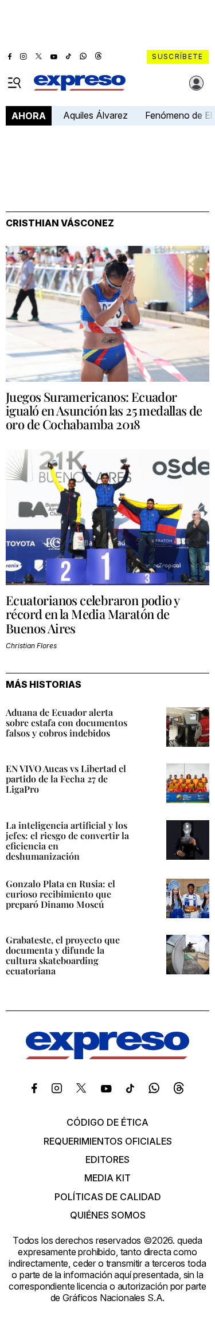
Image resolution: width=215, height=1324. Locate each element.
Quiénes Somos (108, 1215)
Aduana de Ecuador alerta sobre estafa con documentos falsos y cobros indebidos (66, 722)
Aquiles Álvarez (95, 115)
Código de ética (107, 1122)
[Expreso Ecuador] (107, 1055)
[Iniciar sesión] (197, 83)
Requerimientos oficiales (108, 1141)
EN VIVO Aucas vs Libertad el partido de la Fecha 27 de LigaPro (66, 778)
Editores (107, 1159)
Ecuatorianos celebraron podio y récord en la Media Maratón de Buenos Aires (92, 614)
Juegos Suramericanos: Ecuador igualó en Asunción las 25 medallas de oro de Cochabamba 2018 (104, 410)
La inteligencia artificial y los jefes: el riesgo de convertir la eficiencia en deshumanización (67, 840)
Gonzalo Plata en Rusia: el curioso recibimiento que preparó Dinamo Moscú (60, 894)
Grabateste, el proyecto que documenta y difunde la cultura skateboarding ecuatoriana (63, 955)
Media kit (107, 1178)
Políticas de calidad (107, 1197)
